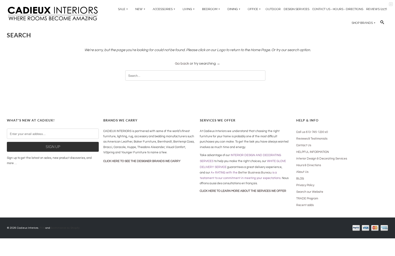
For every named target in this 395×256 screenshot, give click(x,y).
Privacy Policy (305, 185)
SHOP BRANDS (363, 23)
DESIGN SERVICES (296, 9)
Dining (233, 9)
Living (189, 9)
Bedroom (211, 9)
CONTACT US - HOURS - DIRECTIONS (337, 9)
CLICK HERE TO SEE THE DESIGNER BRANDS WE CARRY (142, 161)
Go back (182, 63)
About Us (302, 171)
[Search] (382, 23)
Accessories (164, 9)
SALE (123, 9)
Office (254, 9)
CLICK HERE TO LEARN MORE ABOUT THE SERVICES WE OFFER (243, 191)
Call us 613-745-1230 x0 (312, 132)
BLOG (300, 178)
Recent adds (305, 205)
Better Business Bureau (255, 172)
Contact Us (303, 145)
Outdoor (273, 9)
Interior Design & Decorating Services (321, 158)
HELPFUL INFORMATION (312, 152)
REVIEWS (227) (376, 9)
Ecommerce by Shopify (65, 227)
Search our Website (309, 191)
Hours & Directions (308, 165)
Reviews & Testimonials (311, 138)
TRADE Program (307, 198)
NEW (140, 9)
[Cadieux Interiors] (53, 14)
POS (42, 227)
